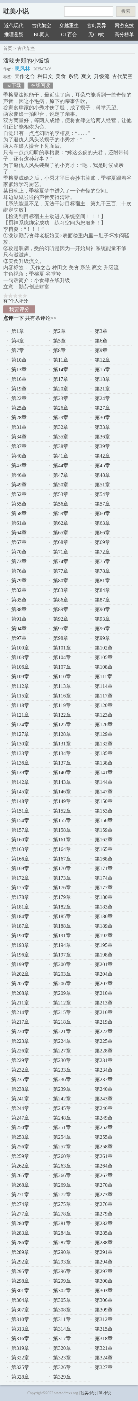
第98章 (60, 638)
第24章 (102, 398)
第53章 (60, 494)
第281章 (62, 1223)
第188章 (62, 926)
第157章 (20, 830)
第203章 (62, 974)
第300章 (104, 1281)
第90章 (102, 609)
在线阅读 (40, 85)
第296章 (62, 1271)
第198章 (104, 954)
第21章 (102, 388)
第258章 (104, 1146)
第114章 (104, 686)
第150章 (104, 801)
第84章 (102, 590)
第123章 (104, 715)
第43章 (19, 465)
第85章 (19, 599)
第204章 (104, 974)
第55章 (19, 504)
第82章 (19, 590)
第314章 (62, 1329)
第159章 (104, 830)
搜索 (125, 11)
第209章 (62, 993)
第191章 (62, 935)
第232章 (20, 1070)
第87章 (102, 599)
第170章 (62, 868)
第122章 (62, 715)
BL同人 (41, 34)
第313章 (20, 1329)
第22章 (19, 398)
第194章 (62, 945)
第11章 (60, 360)
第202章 (20, 974)
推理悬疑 (13, 34)
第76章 (19, 571)
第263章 (62, 1166)
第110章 (62, 676)
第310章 (20, 1319)
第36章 (102, 436)
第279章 (104, 1213)
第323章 (62, 1357)
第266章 (62, 1175)
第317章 (62, 1338)
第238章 (20, 1089)
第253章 (20, 1137)
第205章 (20, 983)
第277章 (20, 1213)
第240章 (104, 1089)
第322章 (20, 1357)
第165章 (104, 849)
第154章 (20, 820)
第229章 (20, 1060)
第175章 (20, 887)
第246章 (104, 1108)
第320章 (62, 1348)
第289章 (20, 1252)
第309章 (104, 1309)
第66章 (102, 532)
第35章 (60, 436)
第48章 (102, 475)
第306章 (104, 1300)
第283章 (20, 1233)
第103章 (20, 657)
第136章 (20, 763)
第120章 (104, 705)
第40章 (19, 456)
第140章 (62, 772)
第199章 (20, 964)
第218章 (62, 1022)
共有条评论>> (40, 318)
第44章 (60, 465)
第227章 (62, 1050)
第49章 (19, 484)
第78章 (102, 571)
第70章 (19, 552)
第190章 (20, 935)
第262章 (20, 1166)
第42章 (102, 456)
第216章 (104, 1012)
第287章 (62, 1242)
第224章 (62, 1041)
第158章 (62, 830)
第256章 (20, 1146)
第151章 (20, 811)
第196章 (20, 954)
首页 (7, 48)
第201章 (104, 964)
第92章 (60, 619)
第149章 (62, 801)
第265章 (20, 1175)
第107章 (62, 667)
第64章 (19, 532)
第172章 (20, 878)
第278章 (62, 1213)
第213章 (104, 1002)
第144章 (104, 782)
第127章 (20, 734)
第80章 (60, 580)
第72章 (102, 552)
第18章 (102, 379)
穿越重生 (69, 25)
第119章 (62, 705)
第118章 (20, 705)
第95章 (60, 628)
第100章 (20, 647)
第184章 (20, 916)
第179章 (62, 897)
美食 (61, 76)
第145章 (20, 791)
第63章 (102, 523)
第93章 (102, 619)
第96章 (102, 628)
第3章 (101, 331)
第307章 (20, 1309)
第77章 (60, 571)
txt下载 (13, 85)
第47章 (60, 475)
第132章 (104, 743)
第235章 (20, 1079)
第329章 (62, 1377)
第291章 (104, 1252)
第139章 (20, 772)
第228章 (104, 1050)
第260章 (62, 1156)
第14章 (60, 369)
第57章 (102, 504)
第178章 (20, 897)
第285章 (104, 1233)
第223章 (20, 1041)
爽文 (86, 76)
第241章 (20, 1098)
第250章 (20, 1127)
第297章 (104, 1271)
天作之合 (24, 76)
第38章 (60, 446)
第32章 (60, 427)
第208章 (20, 993)
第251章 (62, 1127)
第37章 (19, 446)
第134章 (62, 753)
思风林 (22, 68)
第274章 (20, 1204)
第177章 (104, 887)
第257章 (62, 1146)
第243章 (104, 1098)
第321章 (104, 1348)
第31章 (19, 427)
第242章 (62, 1098)
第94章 (19, 628)
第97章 (19, 638)
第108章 (104, 667)
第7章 (17, 350)
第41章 (60, 456)
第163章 (20, 849)
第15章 (102, 369)
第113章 (62, 686)
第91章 (19, 619)
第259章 (20, 1156)
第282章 (104, 1223)
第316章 (20, 1338)
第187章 (20, 926)
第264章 (104, 1166)
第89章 (60, 609)
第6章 (101, 340)
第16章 (19, 379)
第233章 (62, 1070)
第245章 (62, 1108)
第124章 (20, 724)
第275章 (62, 1204)
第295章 (20, 1271)
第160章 (20, 839)
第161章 (62, 839)
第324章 (104, 1357)
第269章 (62, 1185)
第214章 (20, 1012)
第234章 (104, 1070)
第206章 (62, 983)
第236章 (62, 1079)
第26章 (60, 408)
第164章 (62, 849)
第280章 (20, 1223)
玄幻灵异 (96, 25)
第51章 (102, 484)
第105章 (104, 657)
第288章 (104, 1242)
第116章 (62, 695)
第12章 (102, 360)
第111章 (103, 676)
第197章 (62, 954)
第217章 (20, 1022)
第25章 (19, 408)
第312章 (104, 1319)
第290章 (62, 1252)
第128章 (62, 734)
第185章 (62, 916)
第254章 (62, 1137)
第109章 (20, 676)
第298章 (20, 1281)
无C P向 (96, 34)
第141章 (104, 772)
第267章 (104, 1175)
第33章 (102, 427)
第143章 (62, 782)
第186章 (104, 916)
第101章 (62, 647)
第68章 (60, 542)
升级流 (101, 76)
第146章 (62, 791)
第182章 (62, 906)
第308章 (62, 1309)
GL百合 (69, 34)
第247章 (20, 1118)
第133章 (20, 753)
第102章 (104, 647)
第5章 (59, 340)
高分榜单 (124, 34)
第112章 (20, 686)
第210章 (104, 993)
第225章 (104, 1041)
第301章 (20, 1290)
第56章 (60, 504)
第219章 (104, 1022)
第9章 (101, 350)
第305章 (62, 1300)
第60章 (102, 513)
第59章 (60, 513)
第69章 (102, 542)
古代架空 (41, 25)
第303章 (104, 1290)
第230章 (62, 1060)
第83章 (60, 590)
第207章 (104, 983)
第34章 (19, 436)
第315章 (104, 1329)
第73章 (19, 561)
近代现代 (13, 25)
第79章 (19, 580)
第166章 (20, 859)
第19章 (19, 388)
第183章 (104, 906)
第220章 (20, 1031)
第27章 (102, 408)
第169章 (20, 868)
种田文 (45, 76)
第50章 (60, 484)
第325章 (20, 1367)
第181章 (20, 906)
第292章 (20, 1261)
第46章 (19, 475)
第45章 (102, 465)
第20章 (60, 388)
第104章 (62, 657)
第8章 (59, 350)
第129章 (104, 734)
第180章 (104, 897)
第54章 (102, 494)
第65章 (60, 532)
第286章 (20, 1242)
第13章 (19, 369)
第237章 (104, 1079)
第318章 (104, 1338)
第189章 (104, 926)
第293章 (62, 1261)
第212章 (62, 1002)
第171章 (104, 868)
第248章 (62, 1118)
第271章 (20, 1194)
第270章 (104, 1185)
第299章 (62, 1281)
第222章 (104, 1031)
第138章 (104, 763)
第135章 (104, 753)
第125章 (62, 724)
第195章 (104, 945)
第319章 (20, 1348)
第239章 (62, 1089)
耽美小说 (16, 11)
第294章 (104, 1261)
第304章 (20, 1300)
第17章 (60, 379)
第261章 (104, 1156)
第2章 (59, 331)
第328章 (20, 1377)
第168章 (104, 859)
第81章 (102, 580)
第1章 (17, 331)
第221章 (62, 1031)
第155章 (62, 820)
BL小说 (105, 1393)
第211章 (20, 1002)
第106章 (20, 667)
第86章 (60, 599)
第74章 (60, 561)
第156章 (104, 820)
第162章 (104, 839)
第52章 (19, 494)
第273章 (104, 1194)
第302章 (62, 1290)
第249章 (104, 1118)
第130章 (20, 743)
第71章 (60, 552)
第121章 (20, 715)
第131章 (62, 743)
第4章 (17, 340)
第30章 (102, 417)
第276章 (104, 1204)
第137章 (62, 763)
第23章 (60, 398)
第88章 (19, 609)
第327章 (104, 1367)
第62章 (60, 523)
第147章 (104, 791)
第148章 (20, 801)
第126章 (104, 724)
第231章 (104, 1060)
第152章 (62, 811)
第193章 (20, 945)
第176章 (62, 887)
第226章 (20, 1050)
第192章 (104, 935)
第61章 (19, 523)
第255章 (104, 1137)
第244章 (20, 1108)
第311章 (62, 1319)
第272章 (62, 1194)
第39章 (102, 446)
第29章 (60, 417)
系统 (73, 76)
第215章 (62, 1012)
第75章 (102, 561)
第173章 (62, 878)
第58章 (19, 513)
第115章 (20, 695)
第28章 (19, 417)
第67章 (19, 542)
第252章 (104, 1127)
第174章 (104, 878)
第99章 (102, 638)
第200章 (62, 964)
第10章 (19, 360)
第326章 (62, 1367)
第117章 (104, 695)
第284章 (62, 1233)
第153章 (104, 811)
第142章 (20, 782)
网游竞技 (124, 25)
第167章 (62, 859)
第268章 (20, 1185)
